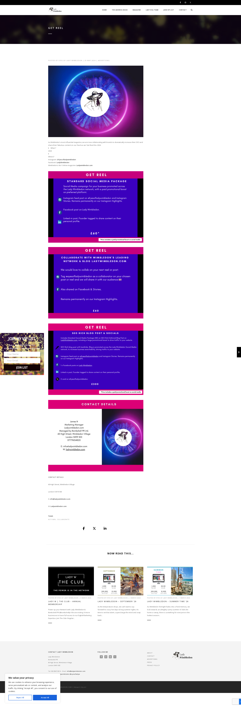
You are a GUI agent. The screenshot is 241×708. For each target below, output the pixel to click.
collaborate (63, 519)
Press (149, 662)
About (150, 653)
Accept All (45, 697)
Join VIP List (168, 10)
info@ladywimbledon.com (60, 499)
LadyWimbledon (63, 162)
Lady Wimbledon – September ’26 (117, 601)
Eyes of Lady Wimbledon (70, 60)
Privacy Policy (153, 665)
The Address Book (120, 10)
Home (104, 10)
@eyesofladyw (75, 674)
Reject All (20, 697)
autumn (52, 519)
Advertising (104, 60)
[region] (32, 688)
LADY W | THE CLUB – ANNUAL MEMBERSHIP (64, 602)
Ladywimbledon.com (84, 165)
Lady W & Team (152, 10)
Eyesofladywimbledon (67, 159)
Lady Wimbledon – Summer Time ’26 (168, 601)
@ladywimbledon (63, 674)
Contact (183, 10)
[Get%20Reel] (84, 528)
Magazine (137, 10)
